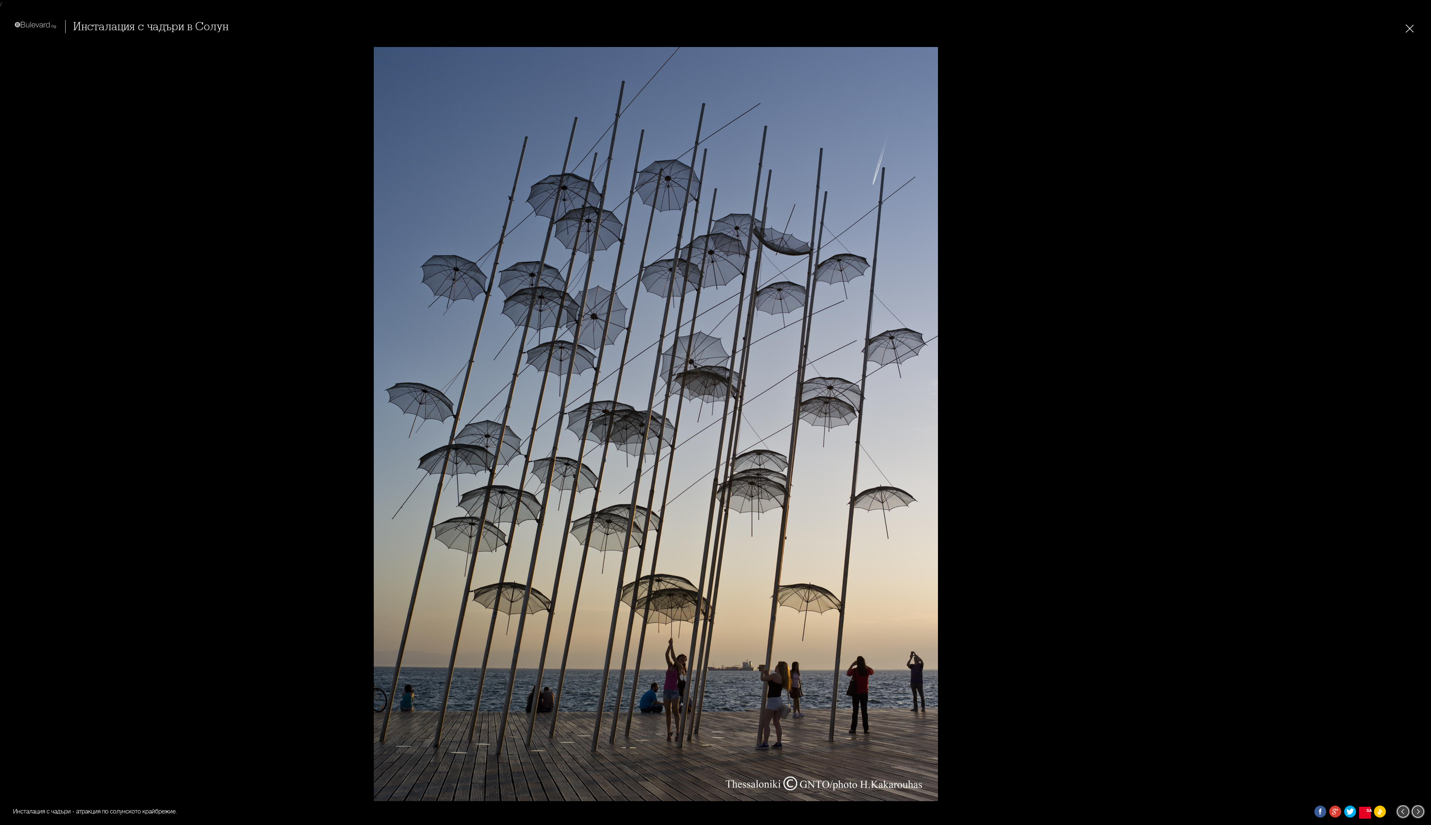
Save (1369, 810)
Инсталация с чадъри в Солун (150, 26)
